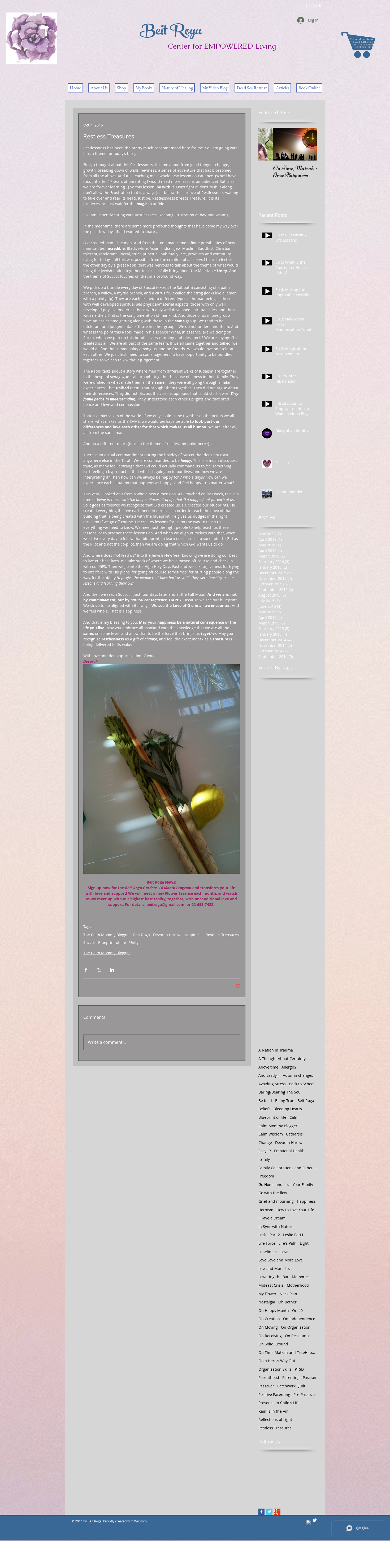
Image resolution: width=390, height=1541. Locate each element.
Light (304, 1243)
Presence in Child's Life (279, 1402)
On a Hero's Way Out (276, 1360)
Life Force (266, 1243)
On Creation (269, 1318)
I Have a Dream (271, 1218)
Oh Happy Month (273, 1310)
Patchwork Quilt (291, 1385)
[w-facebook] (308, 1522)
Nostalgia (266, 1301)
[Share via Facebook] (85, 969)
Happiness (193, 934)
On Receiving (270, 1335)
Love (284, 1251)
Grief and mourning (276, 1201)
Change (265, 1142)
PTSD (299, 1369)
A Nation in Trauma (275, 1050)
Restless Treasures (222, 934)
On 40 (297, 1310)
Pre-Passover (304, 1394)
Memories (301, 1276)
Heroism (265, 1209)
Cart (355, 44)
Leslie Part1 (293, 1234)
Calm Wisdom (270, 1134)
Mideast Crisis (271, 1285)
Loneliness (267, 1251)
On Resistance (297, 1335)
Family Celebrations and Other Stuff (287, 1167)
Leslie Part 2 (269, 1234)
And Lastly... (269, 1075)
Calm (293, 1117)
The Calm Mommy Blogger (106, 934)
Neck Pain (288, 1293)
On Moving (268, 1327)
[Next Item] (308, 144)
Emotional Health (289, 1150)
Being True (284, 1100)
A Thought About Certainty (282, 1058)
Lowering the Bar (273, 1276)
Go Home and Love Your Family (285, 1184)
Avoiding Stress (272, 1083)
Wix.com (141, 1521)
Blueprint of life (112, 942)
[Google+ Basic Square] (277, 1512)
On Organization (295, 1327)
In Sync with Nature (275, 1226)
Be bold (265, 1100)
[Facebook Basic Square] (261, 1512)
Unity (133, 942)
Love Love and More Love (280, 1260)
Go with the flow (272, 1192)
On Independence (299, 1318)
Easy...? (264, 1150)
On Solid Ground (273, 1343)
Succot (89, 942)
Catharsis (294, 1134)
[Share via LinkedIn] (111, 969)
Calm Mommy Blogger (277, 1125)
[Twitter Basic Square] (269, 1512)
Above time (268, 1067)
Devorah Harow (166, 934)
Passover (266, 1385)
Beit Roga (141, 934)
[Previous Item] (267, 144)
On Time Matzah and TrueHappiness (287, 1352)
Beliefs (264, 1108)
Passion (309, 1377)
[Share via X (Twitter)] (98, 969)
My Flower (267, 1293)
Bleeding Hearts (288, 1108)
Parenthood (268, 1377)
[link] (313, 5)
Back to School (301, 1083)
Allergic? (288, 1067)
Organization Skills (275, 1369)
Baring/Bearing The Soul (280, 1092)
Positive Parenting (274, 1394)
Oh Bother (287, 1301)
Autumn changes (298, 1075)
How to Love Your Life (295, 1209)
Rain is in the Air (273, 1411)
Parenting (291, 1377)
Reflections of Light (275, 1419)
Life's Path (288, 1243)
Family (264, 1159)
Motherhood (298, 1285)
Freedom (266, 1176)
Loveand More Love (275, 1268)
